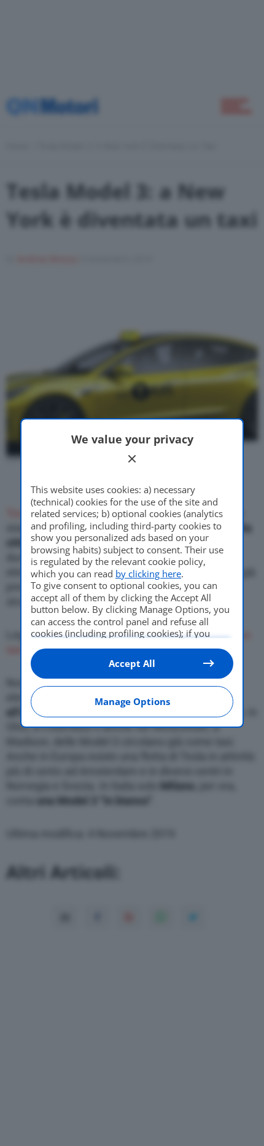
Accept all (132, 663)
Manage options (132, 701)
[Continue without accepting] (132, 459)
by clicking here (148, 573)
